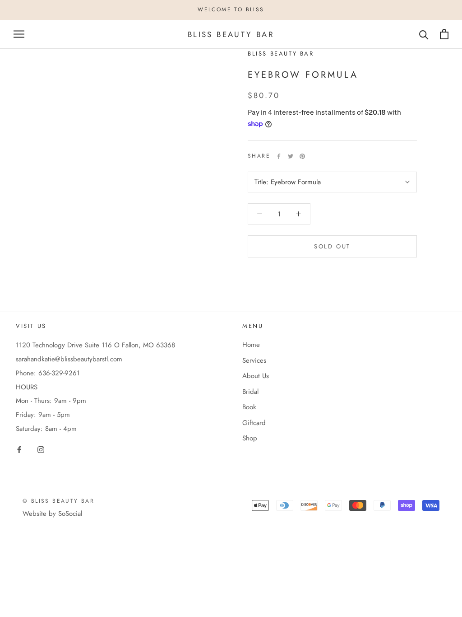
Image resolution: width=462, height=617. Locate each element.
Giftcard (254, 423)
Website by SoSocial (52, 514)
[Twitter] (290, 156)
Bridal (250, 392)
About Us (255, 376)
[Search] (424, 34)
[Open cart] (444, 34)
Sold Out (332, 246)
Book (249, 407)
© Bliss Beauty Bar (58, 501)
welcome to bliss (231, 9)
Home (251, 345)
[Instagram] (40, 449)
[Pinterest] (302, 156)
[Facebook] (279, 156)
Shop (249, 438)
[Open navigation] (19, 34)
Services (254, 360)
